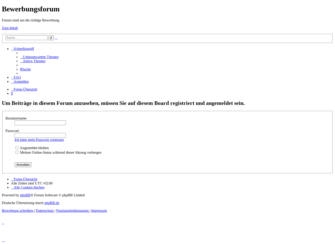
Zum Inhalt (10, 28)
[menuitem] (39, 57)
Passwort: (12, 131)
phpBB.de (51, 203)
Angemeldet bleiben (34, 148)
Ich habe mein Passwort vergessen (39, 140)
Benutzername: (16, 118)
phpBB (25, 195)
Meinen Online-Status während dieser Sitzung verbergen (60, 152)
